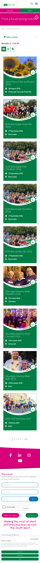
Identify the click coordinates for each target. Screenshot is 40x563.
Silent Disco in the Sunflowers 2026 (20, 83)
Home (3, 28)
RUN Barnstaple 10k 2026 (18, 251)
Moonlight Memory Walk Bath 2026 (17, 377)
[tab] (20, 37)
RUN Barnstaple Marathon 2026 (18, 210)
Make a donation (10, 515)
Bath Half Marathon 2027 (18, 418)
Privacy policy (34, 539)
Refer (30, 10)
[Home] (9, 5)
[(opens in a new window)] (10, 455)
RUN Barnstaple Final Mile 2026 (18, 125)
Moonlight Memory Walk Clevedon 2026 (17, 292)
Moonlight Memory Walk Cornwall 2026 (17, 335)
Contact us (31, 515)
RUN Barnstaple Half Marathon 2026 (15, 168)
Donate (10, 10)
